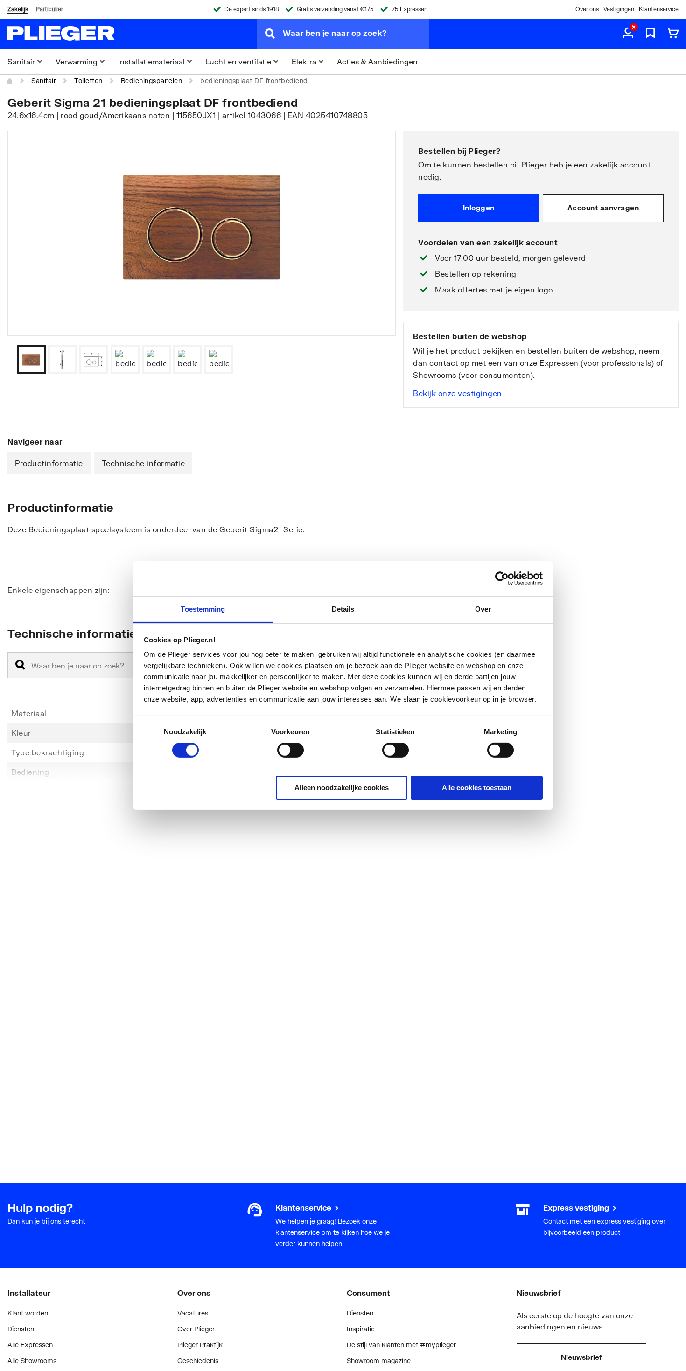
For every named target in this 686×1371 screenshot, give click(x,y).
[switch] (290, 750)
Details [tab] (343, 608)
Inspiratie (361, 1329)
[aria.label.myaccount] (628, 33)
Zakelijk (17, 9)
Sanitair (43, 80)
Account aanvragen (603, 207)
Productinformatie (49, 463)
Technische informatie (143, 463)
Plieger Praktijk (200, 1345)
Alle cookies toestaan (476, 787)
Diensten (20, 1329)
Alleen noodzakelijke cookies (341, 787)
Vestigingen (618, 9)
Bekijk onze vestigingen (457, 393)
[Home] (10, 81)
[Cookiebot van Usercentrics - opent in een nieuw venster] (502, 578)
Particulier (49, 9)
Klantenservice (659, 9)
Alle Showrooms (31, 1360)
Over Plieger (196, 1329)
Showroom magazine (379, 1360)
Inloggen (479, 207)
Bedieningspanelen (151, 80)
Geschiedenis (197, 1360)
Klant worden (27, 1313)
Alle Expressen (30, 1345)
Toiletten (88, 80)
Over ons (587, 9)
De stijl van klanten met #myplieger (401, 1345)
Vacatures (192, 1313)
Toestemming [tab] (203, 608)
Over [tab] (483, 608)
